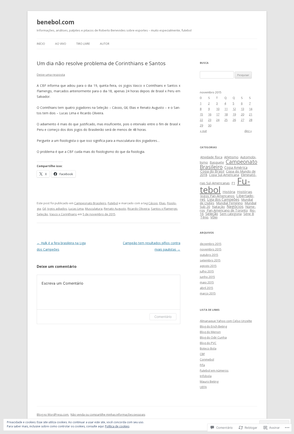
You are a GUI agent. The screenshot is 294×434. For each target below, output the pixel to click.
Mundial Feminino (229, 203)
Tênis (204, 217)
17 (217, 114)
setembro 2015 (210, 260)
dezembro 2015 (210, 244)
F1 (233, 183)
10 (217, 109)
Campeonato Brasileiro (90, 203)
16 (209, 114)
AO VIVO (60, 44)
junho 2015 (207, 277)
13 (242, 109)
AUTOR (104, 44)
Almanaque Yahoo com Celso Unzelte (226, 321)
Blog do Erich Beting (213, 326)
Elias (162, 203)
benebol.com (55, 22)
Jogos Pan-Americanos (217, 196)
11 (226, 109)
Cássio (153, 203)
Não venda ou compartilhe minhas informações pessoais (108, 415)
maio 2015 (207, 282)
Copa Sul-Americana (224, 175)
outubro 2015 (209, 255)
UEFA (203, 387)
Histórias (244, 191)
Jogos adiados (57, 209)
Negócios (235, 206)
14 (250, 109)
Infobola (206, 376)
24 (217, 120)
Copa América (235, 167)
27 (242, 120)
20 (242, 114)
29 (201, 125)
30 (209, 125)
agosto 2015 (208, 266)
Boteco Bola (208, 348)
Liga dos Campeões (223, 199)
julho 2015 (207, 271)
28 (250, 120)
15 (201, 114)
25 (226, 120)
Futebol (113, 203)
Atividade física (211, 157)
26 (234, 120)
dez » (248, 131)
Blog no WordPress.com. (53, 415)
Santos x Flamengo (164, 209)
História (229, 191)
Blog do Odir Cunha (213, 337)
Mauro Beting (209, 381)
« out (203, 131)
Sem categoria (231, 214)
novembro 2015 (210, 249)
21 (250, 114)
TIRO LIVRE (83, 44)
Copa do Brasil (212, 171)
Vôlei (214, 217)
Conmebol (207, 359)
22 (201, 120)
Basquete (217, 162)
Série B (248, 214)
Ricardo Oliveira (138, 209)
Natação (218, 206)
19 (234, 114)
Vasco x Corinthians (63, 214)
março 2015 (208, 293)
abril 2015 (206, 288)
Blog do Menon (210, 332)
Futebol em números (214, 370)
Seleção (42, 214)
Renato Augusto (115, 209)
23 (209, 120)
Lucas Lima (76, 209)
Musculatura (93, 209)
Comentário (163, 317)
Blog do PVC (208, 343)
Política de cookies (117, 426)
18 (226, 114)
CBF (202, 354)
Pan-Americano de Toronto (227, 210)
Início (41, 44)
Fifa (202, 365)
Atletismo (231, 157)
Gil (44, 209)
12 (234, 109)
